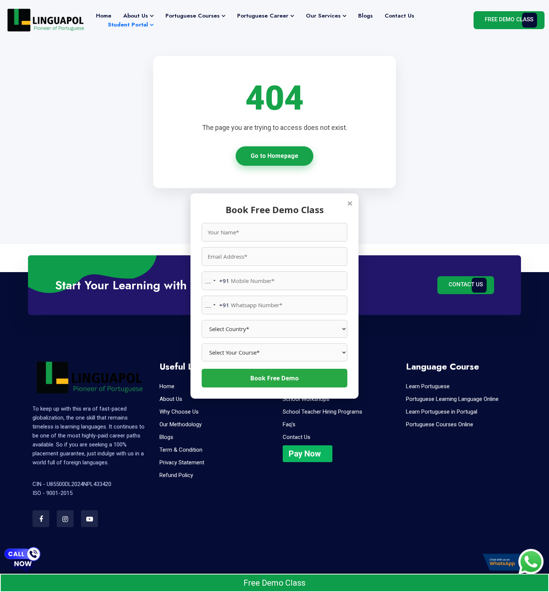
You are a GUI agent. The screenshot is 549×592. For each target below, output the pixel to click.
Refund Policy (176, 475)
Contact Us (399, 16)
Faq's (289, 424)
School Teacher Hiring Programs (322, 411)
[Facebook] (40, 518)
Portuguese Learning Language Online (452, 399)
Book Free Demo (274, 378)
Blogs (365, 16)
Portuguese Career (262, 16)
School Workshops (306, 399)
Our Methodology (180, 424)
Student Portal (128, 25)
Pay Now (305, 453)
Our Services (323, 16)
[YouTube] (89, 518)
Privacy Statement (181, 462)
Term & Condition (180, 449)
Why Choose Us (179, 411)
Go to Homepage (274, 155)
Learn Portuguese (428, 386)
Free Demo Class (509, 19)
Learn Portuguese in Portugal (441, 411)
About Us (135, 16)
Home (103, 16)
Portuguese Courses (192, 16)
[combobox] (215, 281)
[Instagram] (65, 518)
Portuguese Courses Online (439, 424)
